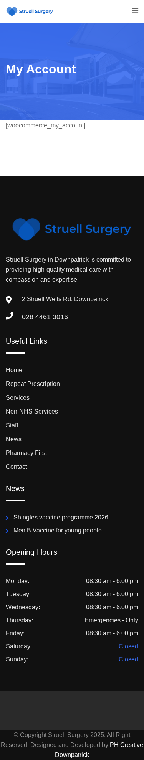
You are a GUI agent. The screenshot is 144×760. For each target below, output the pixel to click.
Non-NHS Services (32, 411)
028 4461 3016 (45, 317)
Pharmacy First (26, 453)
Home (14, 370)
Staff (12, 425)
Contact (16, 466)
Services (18, 397)
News (14, 439)
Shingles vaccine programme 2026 (60, 517)
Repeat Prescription (33, 384)
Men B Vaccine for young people (57, 530)
